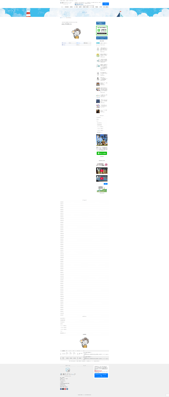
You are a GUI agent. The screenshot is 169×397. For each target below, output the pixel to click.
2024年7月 (61, 224)
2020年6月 (61, 305)
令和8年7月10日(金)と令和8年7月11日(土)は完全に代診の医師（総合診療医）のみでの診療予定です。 (103, 90)
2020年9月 (61, 300)
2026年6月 (61, 205)
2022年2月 (61, 270)
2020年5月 (61, 307)
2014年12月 (62, 313)
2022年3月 (61, 268)
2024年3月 (61, 229)
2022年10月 (62, 257)
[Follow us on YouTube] (65, 389)
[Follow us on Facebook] (61, 389)
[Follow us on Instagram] (67, 389)
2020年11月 (62, 298)
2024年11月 (62, 220)
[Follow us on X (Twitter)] (63, 389)
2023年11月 (62, 235)
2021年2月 (61, 292)
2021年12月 (62, 274)
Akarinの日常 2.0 (62, 318)
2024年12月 (62, 218)
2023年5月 (61, 244)
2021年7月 (61, 283)
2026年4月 (61, 209)
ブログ (61, 331)
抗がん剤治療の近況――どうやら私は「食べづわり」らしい (103, 73)
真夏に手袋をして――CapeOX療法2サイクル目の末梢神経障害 (103, 78)
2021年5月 (61, 287)
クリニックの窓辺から (100, 126)
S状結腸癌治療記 (99, 124)
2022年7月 (61, 263)
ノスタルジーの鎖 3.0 (100, 130)
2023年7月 (61, 242)
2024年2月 (61, 231)
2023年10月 (62, 237)
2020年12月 (62, 296)
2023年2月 (61, 250)
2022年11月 (62, 255)
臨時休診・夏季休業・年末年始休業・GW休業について (103, 55)
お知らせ (97, 119)
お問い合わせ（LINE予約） (105, 4)
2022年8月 (61, 261)
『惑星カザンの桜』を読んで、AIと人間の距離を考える (103, 101)
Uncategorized (98, 117)
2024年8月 (61, 222)
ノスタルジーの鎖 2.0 (100, 128)
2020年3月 (61, 311)
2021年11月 (62, 276)
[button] (100, 23)
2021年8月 (61, 281)
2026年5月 (61, 207)
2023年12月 (62, 233)
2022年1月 (61, 272)
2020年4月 (61, 309)
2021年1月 (61, 294)
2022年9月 (61, 259)
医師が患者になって (100, 132)
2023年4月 (61, 246)
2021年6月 (61, 285)
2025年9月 (61, 211)
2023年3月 (61, 248)
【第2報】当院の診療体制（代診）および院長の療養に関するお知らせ (103, 60)
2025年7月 (61, 213)
